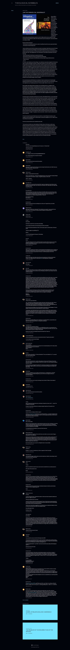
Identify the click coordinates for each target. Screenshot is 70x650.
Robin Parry (27, 172)
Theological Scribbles (26, 3)
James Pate (27, 159)
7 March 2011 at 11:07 (29, 531)
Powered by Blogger (36, 645)
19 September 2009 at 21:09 (30, 429)
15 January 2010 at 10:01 (29, 481)
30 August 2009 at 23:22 (29, 245)
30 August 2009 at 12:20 (29, 217)
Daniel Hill (27, 371)
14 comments (30, 613)
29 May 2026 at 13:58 (29, 597)
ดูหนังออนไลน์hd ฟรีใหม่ (31, 583)
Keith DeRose (28, 454)
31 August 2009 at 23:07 (29, 296)
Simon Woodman (28, 343)
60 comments (30, 633)
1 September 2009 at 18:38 (29, 332)
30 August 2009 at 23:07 (29, 235)
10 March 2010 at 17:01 (29, 490)
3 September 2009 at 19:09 (29, 368)
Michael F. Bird (28, 207)
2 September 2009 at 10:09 (29, 356)
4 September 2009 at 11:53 (29, 387)
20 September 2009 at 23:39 (30, 444)
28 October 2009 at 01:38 (29, 458)
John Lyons (27, 214)
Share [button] (12, 10)
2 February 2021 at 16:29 (29, 563)
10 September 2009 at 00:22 (30, 417)
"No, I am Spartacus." (29, 397)
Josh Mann (27, 255)
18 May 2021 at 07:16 (29, 586)
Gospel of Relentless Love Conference (39, 612)
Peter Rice (27, 566)
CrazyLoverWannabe (29, 335)
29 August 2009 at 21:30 (29, 187)
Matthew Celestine (28, 493)
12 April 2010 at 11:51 (29, 511)
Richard (27, 144)
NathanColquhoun (28, 432)
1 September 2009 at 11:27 (29, 322)
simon (26, 268)
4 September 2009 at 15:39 (29, 393)
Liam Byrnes (27, 318)
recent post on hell (32, 413)
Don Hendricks (28, 190)
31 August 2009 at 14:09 (29, 265)
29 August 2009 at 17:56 (29, 162)
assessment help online (32, 592)
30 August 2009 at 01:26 (29, 199)
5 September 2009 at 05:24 (29, 407)
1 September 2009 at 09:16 (29, 315)
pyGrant (27, 534)
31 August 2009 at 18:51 (29, 273)
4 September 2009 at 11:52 (29, 381)
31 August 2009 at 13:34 (29, 259)
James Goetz (27, 262)
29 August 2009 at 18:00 (29, 169)
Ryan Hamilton (28, 182)
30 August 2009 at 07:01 (29, 211)
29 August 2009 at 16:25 (29, 149)
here (41, 258)
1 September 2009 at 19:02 (29, 340)
